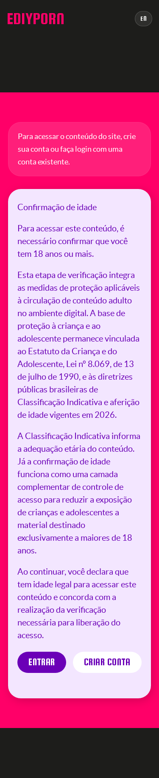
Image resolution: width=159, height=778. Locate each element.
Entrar (41, 662)
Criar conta (107, 662)
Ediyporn (35, 19)
